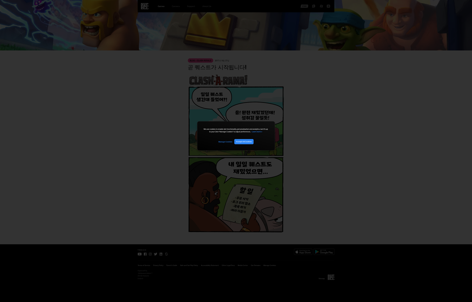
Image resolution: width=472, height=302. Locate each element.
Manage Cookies (225, 142)
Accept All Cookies (244, 142)
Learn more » (257, 132)
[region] (236, 136)
